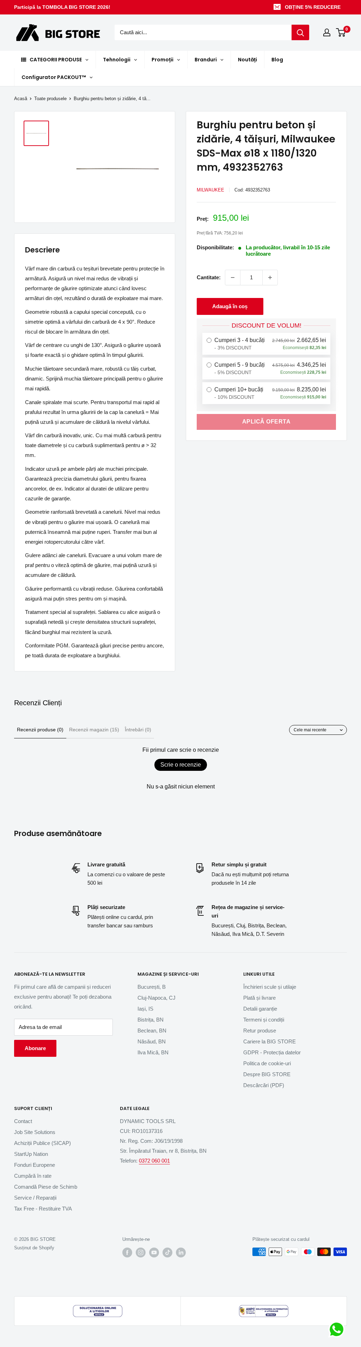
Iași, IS (145, 1009)
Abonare (35, 1048)
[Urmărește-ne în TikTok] (167, 1252)
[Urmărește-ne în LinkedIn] (181, 1252)
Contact (23, 1121)
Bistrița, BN (150, 1020)
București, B (151, 987)
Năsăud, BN (151, 1041)
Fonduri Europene (34, 1165)
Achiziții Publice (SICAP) (42, 1143)
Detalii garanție (260, 1009)
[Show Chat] (338, 1329)
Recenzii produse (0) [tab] (40, 729)
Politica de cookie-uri (267, 1063)
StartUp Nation (31, 1154)
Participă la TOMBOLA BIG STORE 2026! (62, 7)
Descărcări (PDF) (263, 1085)
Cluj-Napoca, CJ (156, 998)
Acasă (20, 98)
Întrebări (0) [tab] (138, 729)
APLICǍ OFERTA (266, 422)
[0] (341, 32)
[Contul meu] (326, 32)
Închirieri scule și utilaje (269, 987)
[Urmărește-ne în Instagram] (141, 1252)
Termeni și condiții (263, 1020)
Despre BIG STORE (266, 1074)
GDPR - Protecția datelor (272, 1052)
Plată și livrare (259, 998)
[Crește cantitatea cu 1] (270, 277)
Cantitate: (209, 277)
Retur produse (259, 1031)
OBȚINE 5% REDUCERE (313, 7)
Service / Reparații (35, 1198)
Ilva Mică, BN (153, 1052)
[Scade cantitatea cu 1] (232, 277)
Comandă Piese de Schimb (45, 1187)
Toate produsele (50, 98)
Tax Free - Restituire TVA (43, 1209)
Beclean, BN (151, 1031)
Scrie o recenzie (180, 765)
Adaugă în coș (229, 306)
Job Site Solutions (34, 1132)
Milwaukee (210, 190)
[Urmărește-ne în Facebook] (127, 1252)
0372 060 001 (154, 1161)
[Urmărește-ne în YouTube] (154, 1252)
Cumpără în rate (32, 1176)
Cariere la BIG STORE (269, 1041)
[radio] (266, 344)
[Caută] (300, 32)
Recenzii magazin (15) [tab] (94, 729)
